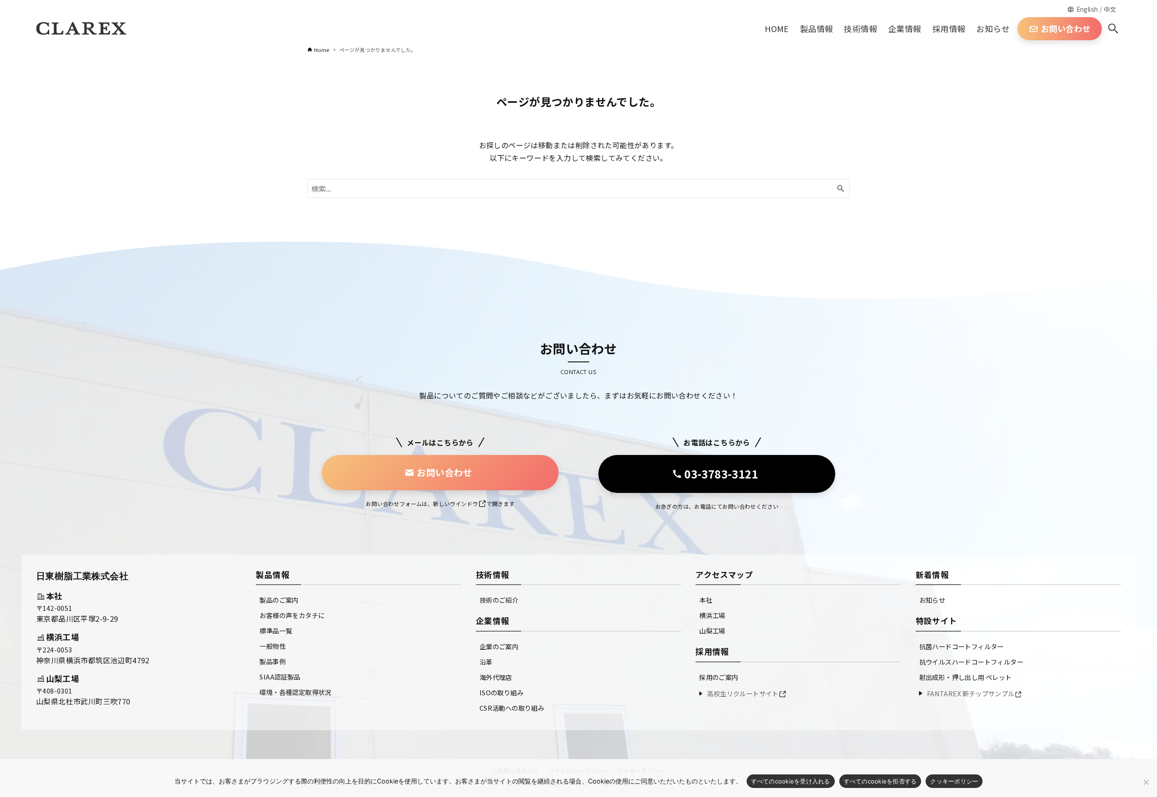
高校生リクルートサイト (742, 693)
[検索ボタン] (1113, 28)
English (1087, 9)
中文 (1110, 9)
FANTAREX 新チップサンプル (971, 693)
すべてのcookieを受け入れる (790, 781)
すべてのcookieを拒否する (880, 781)
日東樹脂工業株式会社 (82, 576)
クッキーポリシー (954, 781)
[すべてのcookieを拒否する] (1145, 782)
